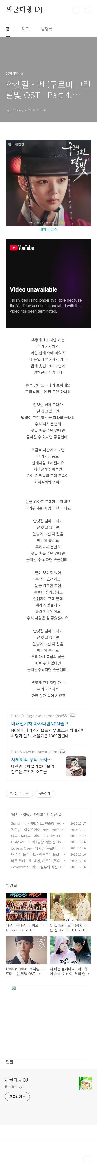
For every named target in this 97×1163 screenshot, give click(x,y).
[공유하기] (21, 793)
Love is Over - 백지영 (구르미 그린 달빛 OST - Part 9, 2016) (37, 851)
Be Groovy (13, 1086)
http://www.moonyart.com (34, 752)
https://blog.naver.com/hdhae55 (39, 716)
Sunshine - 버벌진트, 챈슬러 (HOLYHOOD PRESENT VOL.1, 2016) (38, 826)
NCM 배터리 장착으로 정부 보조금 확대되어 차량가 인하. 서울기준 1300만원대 (48, 732)
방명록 (46, 29)
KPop (27, 814)
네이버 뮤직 (48, 229)
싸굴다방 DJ (24, 9)
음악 (15, 814)
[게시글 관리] (27, 793)
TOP (87, 1159)
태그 (25, 29)
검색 (76, 10)
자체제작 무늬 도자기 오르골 (31, 759)
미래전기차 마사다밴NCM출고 (40, 723)
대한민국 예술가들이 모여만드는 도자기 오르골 (32, 768)
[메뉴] (87, 9)
